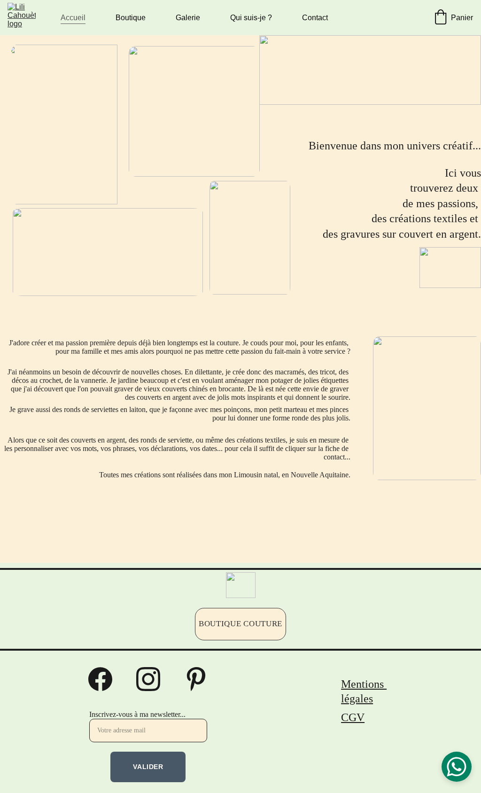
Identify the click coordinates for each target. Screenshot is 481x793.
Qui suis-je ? (251, 18)
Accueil (73, 18)
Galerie (188, 18)
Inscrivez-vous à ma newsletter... (137, 714)
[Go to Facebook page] (105, 679)
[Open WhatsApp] (457, 767)
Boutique (131, 18)
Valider (148, 766)
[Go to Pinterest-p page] (196, 679)
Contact (315, 18)
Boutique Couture (240, 623)
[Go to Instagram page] (153, 679)
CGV (353, 717)
